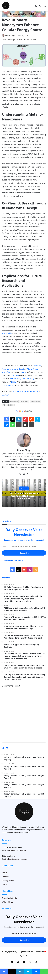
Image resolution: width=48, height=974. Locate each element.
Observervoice (35, 401)
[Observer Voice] (6, 5)
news (16, 369)
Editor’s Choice (31, 369)
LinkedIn (5, 394)
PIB (4, 405)
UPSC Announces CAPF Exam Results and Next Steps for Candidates (24, 496)
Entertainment (8, 385)
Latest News (24, 401)
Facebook (34, 391)
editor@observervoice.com (17, 859)
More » (31, 470)
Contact (5, 877)
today (13, 382)
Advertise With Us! (9, 898)
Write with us (7, 902)
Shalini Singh (10, 36)
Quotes (23, 372)
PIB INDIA (10, 405)
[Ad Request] (24, 16)
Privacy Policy (8, 881)
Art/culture (6, 372)
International (7, 369)
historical (15, 375)
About (4, 873)
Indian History (28, 378)
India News (14, 401)
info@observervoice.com (16, 850)
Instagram (24, 391)
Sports (21, 369)
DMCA (4, 885)
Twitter (16, 391)
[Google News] (24, 411)
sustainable (7, 333)
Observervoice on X (11, 686)
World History (15, 378)
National (37, 365)
